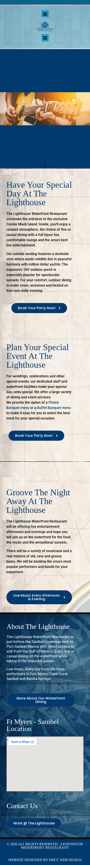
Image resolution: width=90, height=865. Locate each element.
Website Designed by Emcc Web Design (45, 860)
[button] (45, 13)
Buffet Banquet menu (54, 408)
